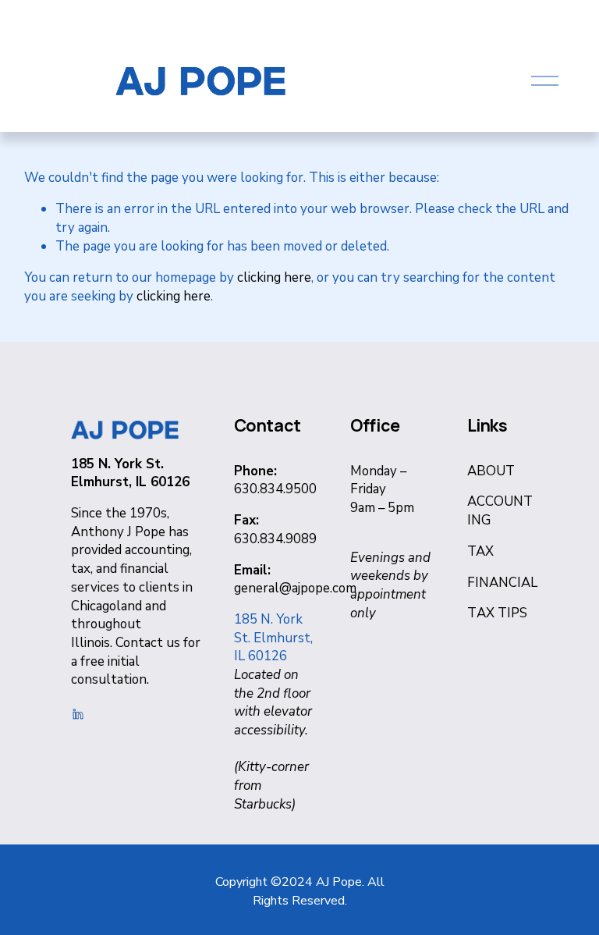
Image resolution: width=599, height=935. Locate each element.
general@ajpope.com (295, 588)
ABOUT (491, 471)
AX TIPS (502, 613)
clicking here (274, 277)
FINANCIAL (502, 583)
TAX (480, 551)
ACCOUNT (500, 501)
